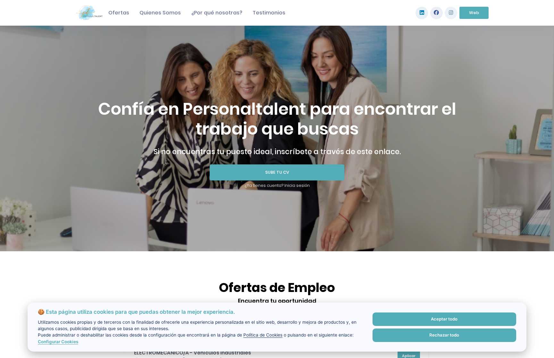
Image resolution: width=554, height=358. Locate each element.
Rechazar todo (444, 334)
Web (474, 13)
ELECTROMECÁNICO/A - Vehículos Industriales (192, 352)
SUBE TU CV (277, 172)
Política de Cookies (262, 334)
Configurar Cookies (58, 341)
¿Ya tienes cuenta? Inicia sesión (277, 185)
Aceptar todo (444, 318)
